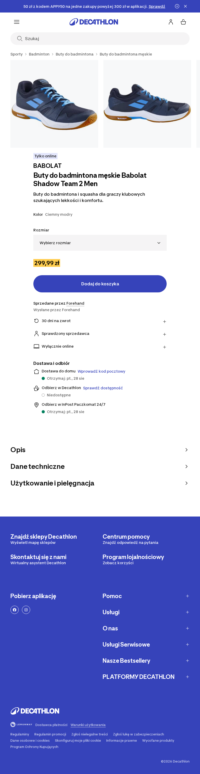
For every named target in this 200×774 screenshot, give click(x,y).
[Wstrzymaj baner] (177, 6)
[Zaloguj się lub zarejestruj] (171, 22)
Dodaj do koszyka (100, 283)
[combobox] (100, 243)
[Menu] (16, 22)
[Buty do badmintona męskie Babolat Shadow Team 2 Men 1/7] (54, 104)
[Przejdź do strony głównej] (93, 22)
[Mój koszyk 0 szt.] (183, 22)
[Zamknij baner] (185, 6)
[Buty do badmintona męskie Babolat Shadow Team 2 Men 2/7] (147, 104)
